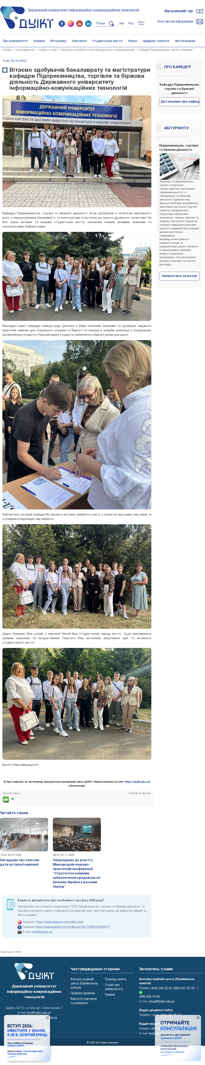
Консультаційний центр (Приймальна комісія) (84, 983)
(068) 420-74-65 (149, 996)
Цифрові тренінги (156, 41)
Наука (132, 41)
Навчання (79, 41)
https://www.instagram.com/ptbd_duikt (59, 922)
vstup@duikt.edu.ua (161, 1001)
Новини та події (48, 50)
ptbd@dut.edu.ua (42, 932)
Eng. (131, 23)
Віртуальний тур (179, 11)
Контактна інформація (175, 21)
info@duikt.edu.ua (39, 1013)
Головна (6, 50)
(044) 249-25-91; (162, 988)
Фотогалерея (185, 41)
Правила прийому (83, 993)
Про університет (15, 41)
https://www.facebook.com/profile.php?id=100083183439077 (73, 927)
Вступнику (58, 41)
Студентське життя (107, 41)
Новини (39, 41)
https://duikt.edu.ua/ (137, 782)
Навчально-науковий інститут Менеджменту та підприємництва (97, 50)
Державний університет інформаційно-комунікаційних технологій (83, 10)
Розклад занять (116, 979)
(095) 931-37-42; (184, 988)
